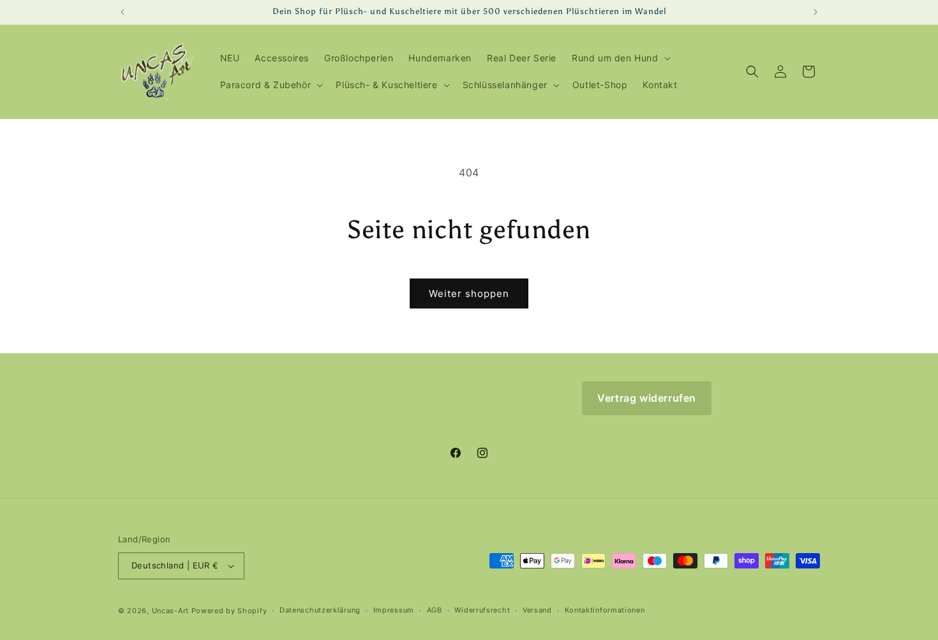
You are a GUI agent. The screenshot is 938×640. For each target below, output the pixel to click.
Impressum (393, 610)
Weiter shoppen (469, 293)
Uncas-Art (170, 610)
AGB (434, 610)
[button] (620, 58)
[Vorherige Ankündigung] (122, 12)
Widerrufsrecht (482, 610)
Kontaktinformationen (605, 610)
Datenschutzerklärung (320, 610)
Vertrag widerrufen (646, 398)
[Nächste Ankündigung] (815, 12)
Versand (537, 610)
